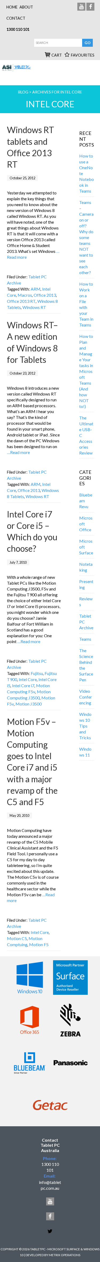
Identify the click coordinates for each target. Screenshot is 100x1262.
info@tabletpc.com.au (50, 1185)
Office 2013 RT (21, 301)
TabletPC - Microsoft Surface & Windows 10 (16, 70)
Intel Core (28, 679)
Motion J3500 (28, 703)
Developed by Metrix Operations (53, 1255)
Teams (85, 638)
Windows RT (34, 307)
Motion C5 (17, 938)
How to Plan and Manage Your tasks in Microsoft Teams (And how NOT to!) (86, 371)
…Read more (18, 452)
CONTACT (15, 18)
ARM (36, 288)
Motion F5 (39, 944)
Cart (56, 55)
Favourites (82, 55)
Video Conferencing (85, 697)
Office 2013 (45, 295)
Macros (25, 295)
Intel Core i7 (23, 685)
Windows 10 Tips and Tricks (85, 726)
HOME (12, 7)
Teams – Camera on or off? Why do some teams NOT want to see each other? (86, 237)
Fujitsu (37, 673)
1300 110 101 (17, 29)
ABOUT (26, 7)
